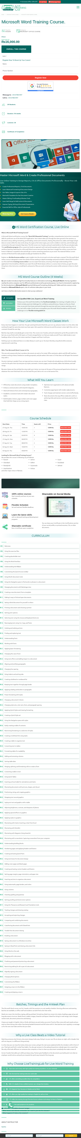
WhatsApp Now (7, 214)
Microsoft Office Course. (13, 14)
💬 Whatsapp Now (54, 2)
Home (2, 14)
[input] (40, 64)
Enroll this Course (16, 49)
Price (3, 37)
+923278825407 (17, 95)
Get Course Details (27, 214)
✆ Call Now (43, 2)
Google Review (40, 90)
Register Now (40, 78)
